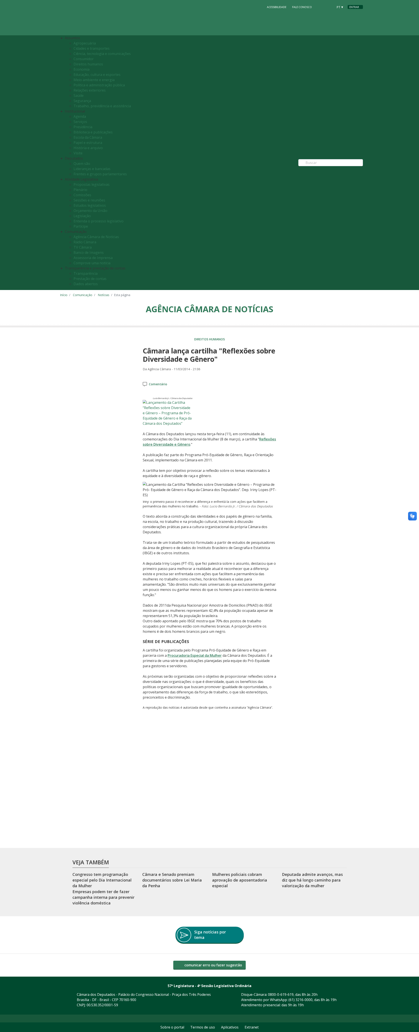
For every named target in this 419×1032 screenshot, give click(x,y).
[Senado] (329, 6)
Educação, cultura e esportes (97, 74)
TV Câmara (83, 247)
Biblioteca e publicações (93, 132)
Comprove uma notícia (92, 263)
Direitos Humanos (209, 339)
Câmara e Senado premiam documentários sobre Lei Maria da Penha (172, 880)
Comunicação (82, 295)
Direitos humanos (88, 64)
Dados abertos (86, 283)
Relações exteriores (90, 90)
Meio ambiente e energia (94, 79)
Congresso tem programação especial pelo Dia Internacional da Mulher (102, 880)
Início (63, 295)
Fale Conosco (302, 7)
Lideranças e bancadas (92, 168)
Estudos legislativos (90, 205)
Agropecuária (85, 43)
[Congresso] (320, 6)
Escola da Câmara (88, 137)
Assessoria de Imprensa (93, 257)
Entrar (354, 7)
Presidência (83, 127)
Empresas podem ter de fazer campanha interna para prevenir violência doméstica (103, 897)
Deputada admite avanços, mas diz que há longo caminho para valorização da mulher (312, 880)
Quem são (82, 163)
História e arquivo (88, 147)
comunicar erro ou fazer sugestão (213, 965)
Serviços (80, 121)
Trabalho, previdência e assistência (102, 106)
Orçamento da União (90, 210)
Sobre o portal (172, 1027)
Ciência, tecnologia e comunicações (102, 53)
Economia (81, 69)
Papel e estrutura (88, 142)
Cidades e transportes (92, 48)
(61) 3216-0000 (300, 999)
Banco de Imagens (89, 252)
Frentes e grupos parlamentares (100, 174)
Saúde (79, 95)
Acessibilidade (276, 7)
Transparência (86, 273)
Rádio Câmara (85, 242)
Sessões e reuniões (89, 200)
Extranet (252, 1027)
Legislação (82, 215)
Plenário (80, 189)
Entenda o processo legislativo (99, 221)
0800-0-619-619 (281, 994)
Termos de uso (202, 1027)
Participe (81, 226)
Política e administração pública (99, 85)
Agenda (80, 116)
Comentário (158, 384)
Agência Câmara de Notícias (96, 236)
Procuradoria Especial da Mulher (195, 655)
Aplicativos (230, 1027)
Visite (78, 153)
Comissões (82, 195)
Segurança (82, 100)
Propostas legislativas (92, 184)
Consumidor (84, 58)
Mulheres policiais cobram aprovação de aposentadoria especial (239, 880)
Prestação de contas (90, 278)
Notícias (103, 295)
